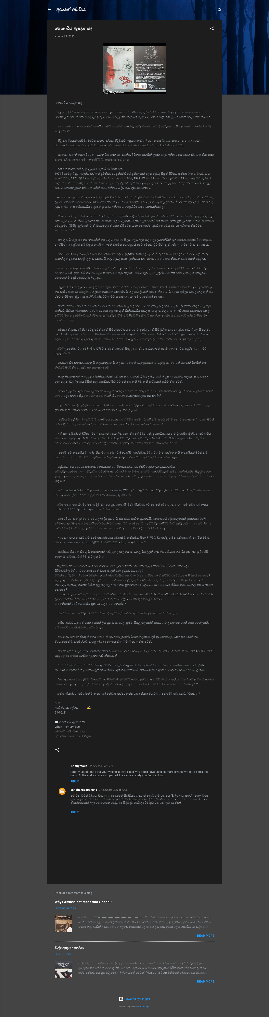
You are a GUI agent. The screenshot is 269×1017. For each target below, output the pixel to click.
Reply (74, 781)
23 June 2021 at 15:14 (101, 766)
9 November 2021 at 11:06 (113, 789)
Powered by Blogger (137, 999)
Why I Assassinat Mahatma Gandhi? (83, 902)
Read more (205, 935)
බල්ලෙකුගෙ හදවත (69, 948)
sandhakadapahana (83, 790)
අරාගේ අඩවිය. (71, 9)
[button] (212, 29)
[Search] (219, 11)
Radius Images (143, 1006)
